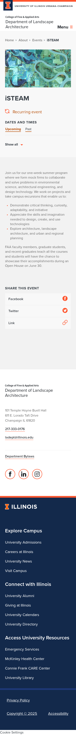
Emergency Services (22, 649)
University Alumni (19, 596)
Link (11, 323)
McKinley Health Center (24, 659)
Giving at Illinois (18, 605)
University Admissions (23, 542)
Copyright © (22, 713)
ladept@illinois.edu (19, 437)
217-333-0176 (15, 428)
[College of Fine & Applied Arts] (31, 17)
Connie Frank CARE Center (27, 668)
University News (18, 561)
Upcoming (13, 129)
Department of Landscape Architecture (29, 24)
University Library (19, 677)
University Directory (21, 624)
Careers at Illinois (19, 552)
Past (28, 129)
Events (37, 40)
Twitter (13, 311)
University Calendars (22, 614)
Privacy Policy (18, 700)
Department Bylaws (19, 456)
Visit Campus (16, 570)
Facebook (15, 299)
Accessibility (58, 713)
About (23, 40)
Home (9, 40)
